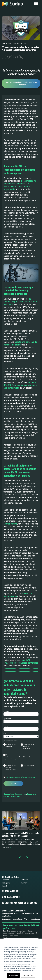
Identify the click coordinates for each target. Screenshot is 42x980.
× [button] (37, 944)
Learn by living (10, 524)
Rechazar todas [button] (28, 975)
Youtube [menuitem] (5, 886)
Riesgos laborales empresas (15, 794)
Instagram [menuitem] (6, 883)
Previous (21, 857)
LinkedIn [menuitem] (24, 880)
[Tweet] (9, 57)
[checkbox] (21, 758)
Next (28, 857)
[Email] (21, 57)
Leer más (5, 848)
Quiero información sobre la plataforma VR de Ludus (21, 83)
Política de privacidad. (27, 777)
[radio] (12, 747)
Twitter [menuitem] (24, 883)
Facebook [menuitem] (6, 880)
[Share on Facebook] (4, 57)
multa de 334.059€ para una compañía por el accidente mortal (20, 385)
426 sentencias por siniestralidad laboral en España (20, 302)
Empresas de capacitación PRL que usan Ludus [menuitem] (21, 919)
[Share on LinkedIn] (15, 57)
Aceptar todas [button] (13, 975)
